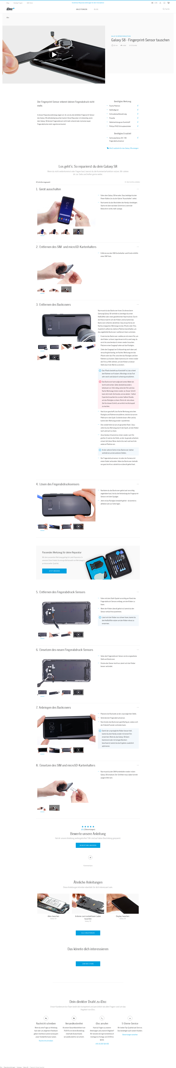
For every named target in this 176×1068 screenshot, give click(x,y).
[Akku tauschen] (53, 904)
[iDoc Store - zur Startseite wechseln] (10, 9)
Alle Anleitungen (88, 933)
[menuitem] (159, 3)
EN (156, 3)
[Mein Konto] (160, 3)
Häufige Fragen (18, 3)
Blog (8, 3)
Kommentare (88, 866)
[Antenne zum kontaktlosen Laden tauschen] (88, 904)
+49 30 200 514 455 (102, 1044)
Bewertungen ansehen (130, 1035)
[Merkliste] (164, 3)
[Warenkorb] (168, 3)
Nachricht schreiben (46, 1041)
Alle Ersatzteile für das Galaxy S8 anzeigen (123, 148)
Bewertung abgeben (88, 845)
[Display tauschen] (122, 904)
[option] (66, 210)
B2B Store (30, 3)
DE (152, 3)
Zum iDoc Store (88, 964)
